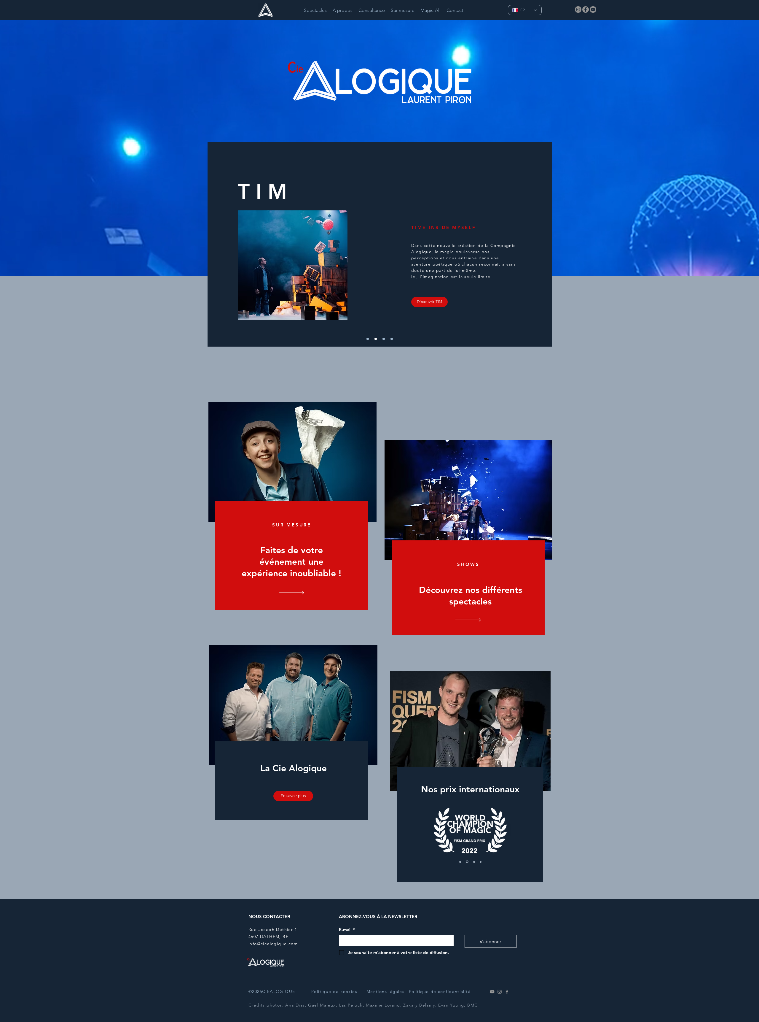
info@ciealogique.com (273, 943)
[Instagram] (578, 9)
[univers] (367, 339)
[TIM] (375, 339)
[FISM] (460, 862)
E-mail (347, 929)
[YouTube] (593, 9)
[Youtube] (492, 991)
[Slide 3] (480, 862)
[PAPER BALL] (391, 339)
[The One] (467, 862)
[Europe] (473, 862)
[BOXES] (383, 339)
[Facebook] (585, 9)
